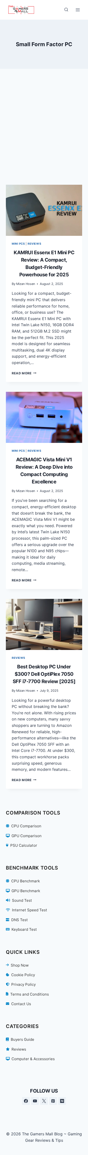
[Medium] (62, 1101)
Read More (24, 373)
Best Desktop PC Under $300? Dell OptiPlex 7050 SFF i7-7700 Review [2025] (44, 674)
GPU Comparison (26, 835)
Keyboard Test (24, 929)
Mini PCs (18, 243)
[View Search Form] (66, 9)
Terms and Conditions (29, 994)
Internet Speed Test (29, 910)
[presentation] (44, 210)
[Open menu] (77, 10)
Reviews (34, 243)
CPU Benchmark (25, 881)
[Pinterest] (53, 1101)
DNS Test (19, 919)
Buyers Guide (22, 1039)
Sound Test (22, 900)
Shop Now (20, 965)
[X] (44, 1101)
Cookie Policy (23, 974)
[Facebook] (26, 1101)
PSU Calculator (23, 845)
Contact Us (21, 1003)
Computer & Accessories (33, 1058)
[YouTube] (35, 1101)
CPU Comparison (26, 826)
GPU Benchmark (25, 890)
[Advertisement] (44, 132)
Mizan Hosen (25, 284)
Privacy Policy (23, 984)
